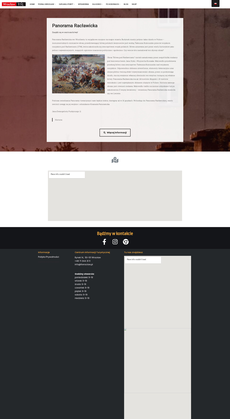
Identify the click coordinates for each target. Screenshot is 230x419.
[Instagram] (115, 242)
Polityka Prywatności (48, 262)
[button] (74, 4)
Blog (126, 4)
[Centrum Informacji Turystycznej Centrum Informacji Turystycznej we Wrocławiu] (14, 4)
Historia (58, 120)
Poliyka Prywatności (48, 256)
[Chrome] (126, 242)
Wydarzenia (83, 4)
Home (32, 4)
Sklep (134, 4)
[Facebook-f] (104, 242)
